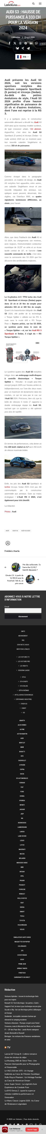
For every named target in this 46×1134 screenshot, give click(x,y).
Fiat (22, 787)
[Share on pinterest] (25, 43)
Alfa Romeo (22, 725)
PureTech (22, 973)
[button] (40, 3)
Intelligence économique (24, 695)
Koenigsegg (22, 823)
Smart (22, 912)
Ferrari (22, 783)
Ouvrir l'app (32, 1130)
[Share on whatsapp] (36, 43)
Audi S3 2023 (25, 530)
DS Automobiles (22, 778)
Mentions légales (23, 649)
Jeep (22, 814)
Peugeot (22, 885)
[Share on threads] (20, 43)
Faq (23, 640)
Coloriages (22, 946)
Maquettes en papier (22, 942)
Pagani (22, 880)
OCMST (24, 708)
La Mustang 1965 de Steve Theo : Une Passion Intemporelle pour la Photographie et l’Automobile (22, 1064)
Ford (22, 792)
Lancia (22, 832)
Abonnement (23, 636)
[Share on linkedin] (30, 43)
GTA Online (24, 686)
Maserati (22, 849)
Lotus (22, 845)
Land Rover (22, 836)
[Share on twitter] (14, 43)
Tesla (22, 916)
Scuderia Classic (24, 670)
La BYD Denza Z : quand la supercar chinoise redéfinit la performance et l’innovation (20, 1094)
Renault (22, 894)
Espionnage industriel (24, 699)
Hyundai (22, 800)
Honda (22, 796)
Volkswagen (22, 925)
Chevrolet (22, 760)
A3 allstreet (36, 129)
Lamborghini (22, 827)
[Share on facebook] (9, 43)
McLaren (22, 858)
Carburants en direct (22, 977)
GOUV (22, 959)
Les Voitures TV (24, 657)
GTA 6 (24, 677)
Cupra (22, 769)
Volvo (22, 929)
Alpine (22, 729)
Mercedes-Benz (22, 863)
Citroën (22, 765)
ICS (24, 713)
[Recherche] (32, 3)
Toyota (22, 920)
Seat (22, 903)
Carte (23, 631)
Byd (22, 756)
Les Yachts (24, 666)
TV (8, 1047)
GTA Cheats (24, 681)
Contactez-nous (23, 645)
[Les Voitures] (12, 3)
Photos (7, 511)
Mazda (22, 854)
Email (7, 607)
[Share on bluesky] (17, 48)
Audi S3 (15, 530)
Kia (22, 818)
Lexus (22, 840)
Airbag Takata (22, 968)
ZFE (22, 951)
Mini (22, 867)
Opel (22, 876)
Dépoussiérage (24, 690)
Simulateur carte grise (22, 937)
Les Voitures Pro (24, 661)
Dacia (22, 774)
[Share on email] (28, 48)
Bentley (22, 743)
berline (7, 487)
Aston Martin (22, 734)
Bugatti (22, 752)
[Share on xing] (22, 48)
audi (7, 530)
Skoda (22, 907)
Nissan (22, 872)
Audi (36, 122)
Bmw (22, 747)
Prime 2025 (22, 964)
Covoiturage (22, 955)
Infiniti (22, 805)
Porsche (22, 889)
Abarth (22, 720)
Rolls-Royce (22, 898)
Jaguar (22, 809)
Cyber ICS (24, 704)
